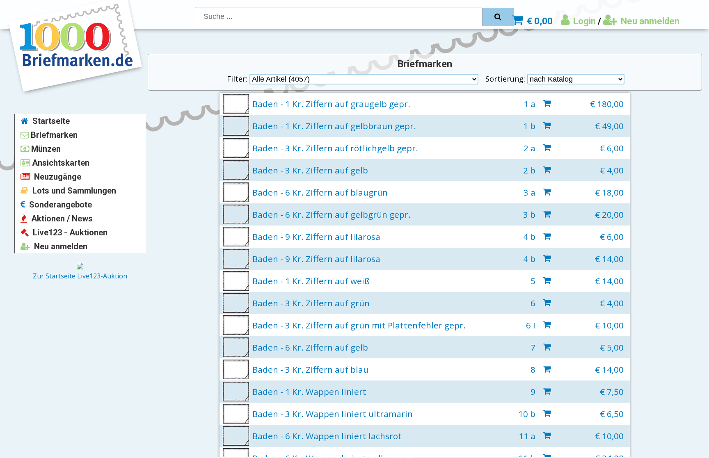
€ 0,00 (539, 21)
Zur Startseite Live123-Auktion (80, 275)
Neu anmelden (649, 21)
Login (583, 21)
